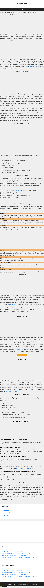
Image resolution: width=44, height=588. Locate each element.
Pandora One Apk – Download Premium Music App (14, 549)
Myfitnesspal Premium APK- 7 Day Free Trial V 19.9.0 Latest (16, 553)
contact (32, 496)
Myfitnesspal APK (6, 510)
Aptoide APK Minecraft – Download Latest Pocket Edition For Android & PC (19, 557)
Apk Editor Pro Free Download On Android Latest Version (15, 551)
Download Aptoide (15, 190)
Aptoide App (33, 66)
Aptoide (33, 489)
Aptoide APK (22, 3)
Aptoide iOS (12, 304)
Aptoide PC (19, 468)
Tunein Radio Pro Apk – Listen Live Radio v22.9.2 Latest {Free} (16, 559)
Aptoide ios (27, 468)
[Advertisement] (22, 26)
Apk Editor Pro (5, 515)
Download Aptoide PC (11, 391)
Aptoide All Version (17, 476)
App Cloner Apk (5, 513)
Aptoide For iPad (22, 355)
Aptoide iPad (19, 349)
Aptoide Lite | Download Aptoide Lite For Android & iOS (15, 555)
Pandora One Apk (6, 512)
